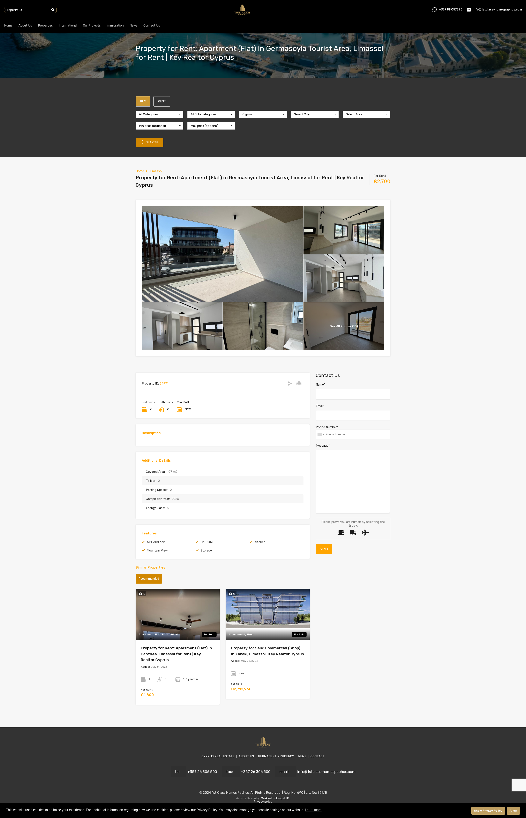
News (133, 25)
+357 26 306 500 (202, 771)
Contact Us (151, 25)
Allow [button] (513, 810)
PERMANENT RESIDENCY (276, 756)
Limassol (156, 171)
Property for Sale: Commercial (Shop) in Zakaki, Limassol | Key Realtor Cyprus (267, 651)
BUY (143, 101)
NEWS (302, 756)
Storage (206, 550)
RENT (162, 101)
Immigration (115, 25)
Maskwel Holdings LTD (275, 798)
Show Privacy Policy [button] (488, 810)
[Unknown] (320, 434)
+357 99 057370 (451, 9)
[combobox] (159, 114)
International (68, 25)
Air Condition (156, 542)
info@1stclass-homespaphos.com (497, 9)
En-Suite (207, 542)
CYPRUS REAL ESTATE (218, 756)
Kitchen (260, 542)
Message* (323, 445)
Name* (320, 384)
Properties (45, 25)
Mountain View (157, 550)
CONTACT (317, 756)
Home (8, 25)
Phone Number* (327, 427)
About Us (25, 25)
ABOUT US (246, 756)
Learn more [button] (313, 810)
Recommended (149, 578)
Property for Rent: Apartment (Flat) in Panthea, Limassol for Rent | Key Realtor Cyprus (176, 654)
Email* (320, 406)
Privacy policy (263, 801)
